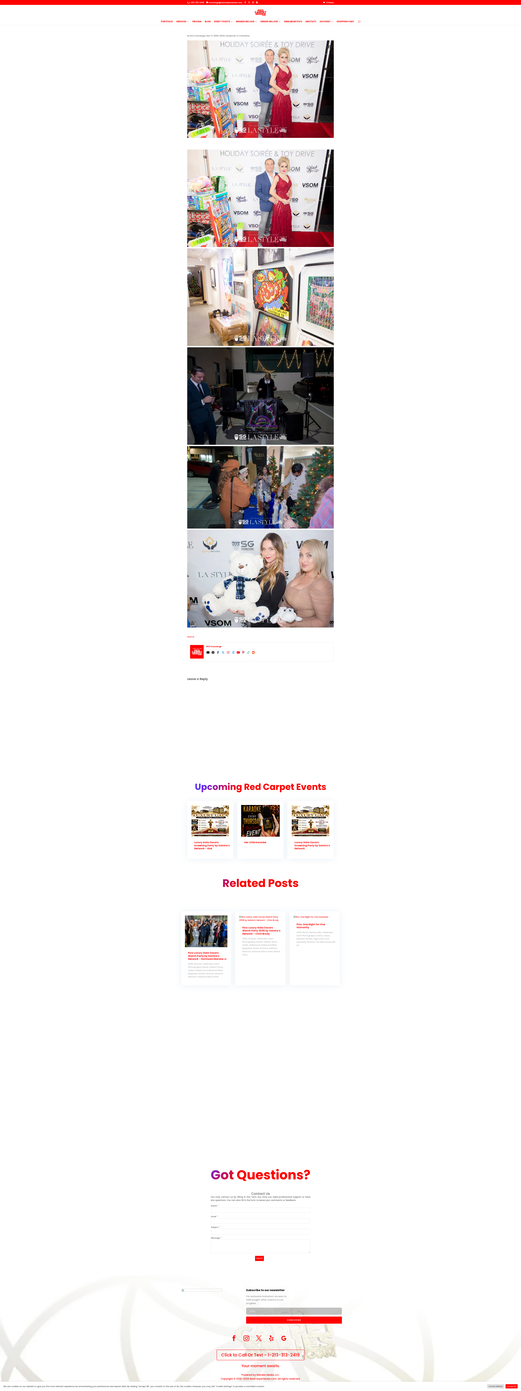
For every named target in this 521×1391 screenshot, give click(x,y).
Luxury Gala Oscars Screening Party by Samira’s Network (312, 845)
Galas (191, 970)
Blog (208, 22)
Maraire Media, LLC (268, 1374)
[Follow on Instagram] (246, 1338)
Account (325, 22)
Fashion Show (216, 967)
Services (181, 22)
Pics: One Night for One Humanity (311, 926)
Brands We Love (245, 22)
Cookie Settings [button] (496, 1386)
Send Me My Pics (293, 22)
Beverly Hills (315, 932)
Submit (259, 1258)
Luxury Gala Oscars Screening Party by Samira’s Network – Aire (212, 845)
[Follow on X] (259, 1338)
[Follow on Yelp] (271, 1338)
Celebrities (207, 963)
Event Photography (306, 935)
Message (215, 1238)
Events (205, 967)
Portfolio (167, 22)
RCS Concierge (197, 35)
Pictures (210, 973)
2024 (222, 35)
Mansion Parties (304, 938)
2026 (190, 963)
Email (213, 1216)
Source (190, 636)
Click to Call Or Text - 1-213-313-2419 (260, 1355)
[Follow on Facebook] (234, 1338)
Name (214, 1205)
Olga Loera (318, 938)
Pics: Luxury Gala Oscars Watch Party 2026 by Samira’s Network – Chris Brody (261, 930)
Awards (197, 963)
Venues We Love (269, 22)
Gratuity (310, 22)
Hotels (201, 973)
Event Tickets (222, 22)
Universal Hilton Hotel (207, 976)
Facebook (231, 35)
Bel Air (306, 932)
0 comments (243, 35)
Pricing (196, 22)
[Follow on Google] (284, 1338)
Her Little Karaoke (255, 842)
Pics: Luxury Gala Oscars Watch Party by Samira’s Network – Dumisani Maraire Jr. (207, 956)
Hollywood (200, 970)
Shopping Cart (345, 22)
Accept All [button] (511, 1386)
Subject (214, 1227)
